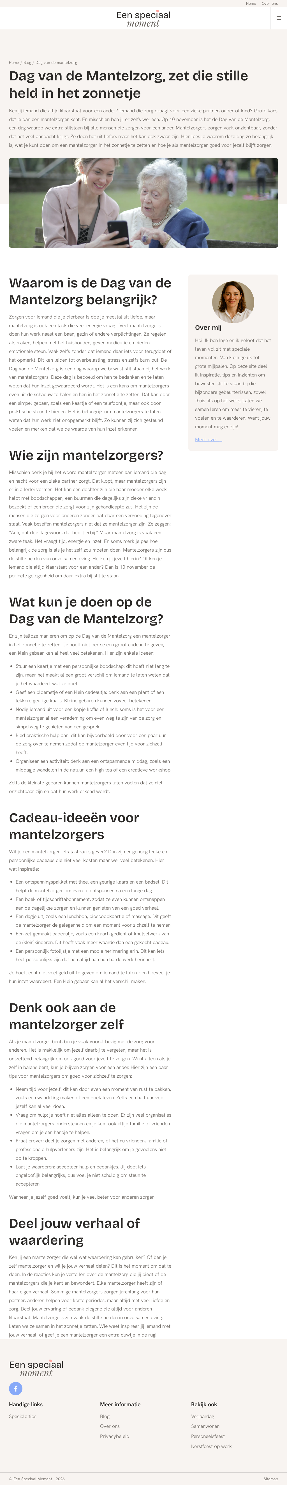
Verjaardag (202, 1416)
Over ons (110, 1426)
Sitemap (271, 1478)
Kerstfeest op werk (211, 1446)
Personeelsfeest (208, 1436)
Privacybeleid (114, 1436)
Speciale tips (22, 1416)
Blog (27, 62)
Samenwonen (205, 1426)
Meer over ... (208, 439)
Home (14, 62)
